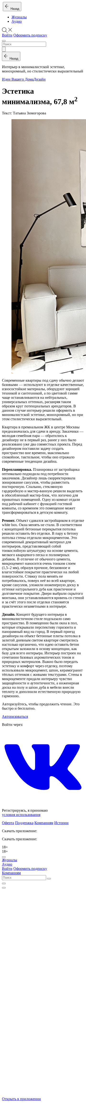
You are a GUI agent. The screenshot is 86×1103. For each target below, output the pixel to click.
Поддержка (24, 823)
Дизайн (39, 79)
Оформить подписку (30, 35)
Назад (14, 8)
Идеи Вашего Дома (17, 79)
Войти (7, 35)
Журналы (19, 17)
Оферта (8, 823)
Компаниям (43, 823)
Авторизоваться (15, 716)
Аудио (16, 21)
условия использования (21, 815)
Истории (61, 823)
